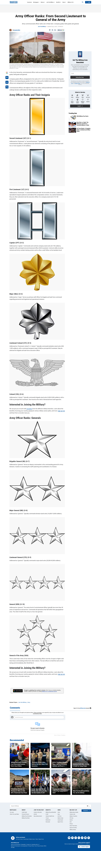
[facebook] (72, 837)
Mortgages (35, 2)
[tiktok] (82, 837)
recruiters (29, 408)
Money (42, 2)
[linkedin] (85, 837)
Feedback (63, 735)
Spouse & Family (73, 827)
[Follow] (6, 77)
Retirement (48, 819)
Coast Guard (60, 819)
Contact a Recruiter (38, 812)
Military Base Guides (74, 812)
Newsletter (23, 844)
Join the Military (50, 2)
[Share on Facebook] (50, 30)
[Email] (55, 30)
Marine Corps (60, 818)
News (63, 2)
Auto (71, 821)
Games (71, 819)
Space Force (60, 821)
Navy (59, 814)
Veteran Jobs (72, 814)
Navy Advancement (38, 816)
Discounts (48, 821)
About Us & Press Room (15, 844)
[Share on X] (52, 30)
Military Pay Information (27, 816)
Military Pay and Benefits (51, 812)
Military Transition (73, 816)
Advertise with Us (35, 844)
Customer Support (85, 846)
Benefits (58, 2)
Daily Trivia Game (73, 825)
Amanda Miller (17, 30)
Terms (55, 735)
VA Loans (12, 812)
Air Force (59, 816)
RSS (45, 845)
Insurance (29, 2)
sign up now (61, 411)
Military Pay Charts (26, 818)
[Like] (6, 82)
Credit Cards (24, 812)
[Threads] (6, 86)
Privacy (58, 735)
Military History (73, 829)
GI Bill (47, 814)
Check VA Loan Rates (14, 814)
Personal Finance (25, 814)
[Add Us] (6, 72)
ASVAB (35, 814)
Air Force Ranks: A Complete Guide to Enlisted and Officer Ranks (83, 130)
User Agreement (24, 845)
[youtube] (69, 837)
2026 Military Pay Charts (82, 116)
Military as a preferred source (49, 691)
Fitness (71, 823)
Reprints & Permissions (15, 845)
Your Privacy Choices (39, 845)
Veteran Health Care (50, 816)
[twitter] (79, 837)
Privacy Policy (77, 83)
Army (59, 812)
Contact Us (28, 844)
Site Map (12, 847)
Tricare (47, 818)
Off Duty (71, 818)
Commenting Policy (37, 713)
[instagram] (75, 837)
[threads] (88, 837)
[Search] (83, 2)
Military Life (70, 2)
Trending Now (73, 113)
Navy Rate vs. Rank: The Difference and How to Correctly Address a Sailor (83, 124)
